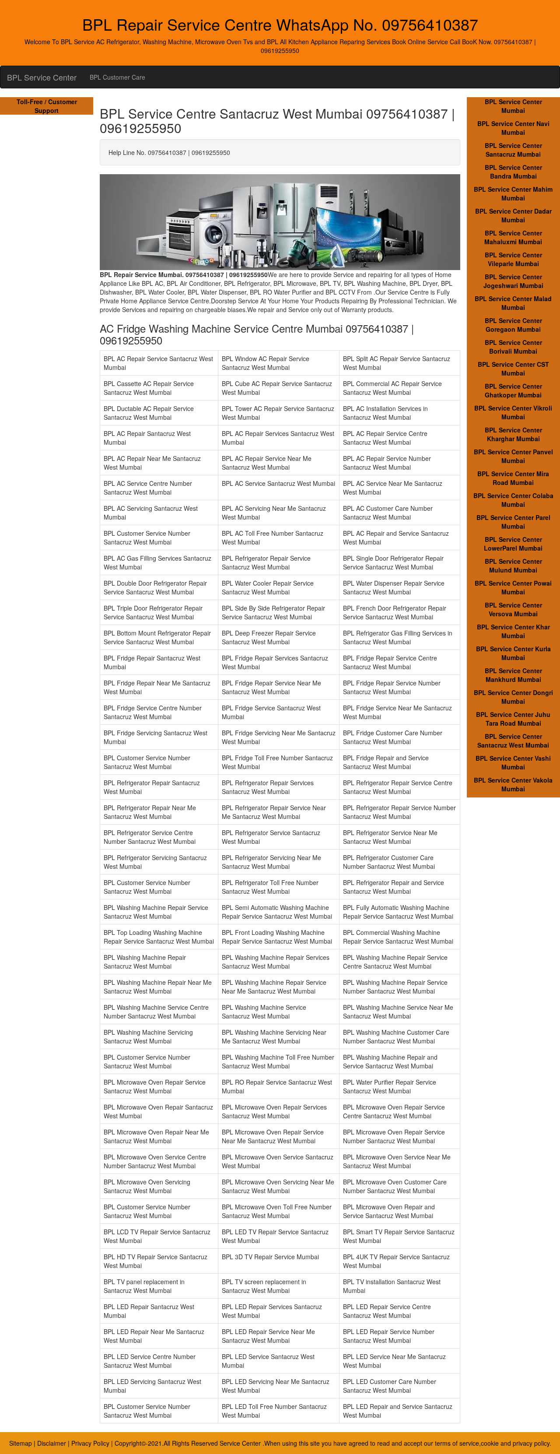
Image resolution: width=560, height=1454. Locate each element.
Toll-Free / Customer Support (47, 106)
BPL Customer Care (117, 77)
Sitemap (20, 1443)
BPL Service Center (42, 77)
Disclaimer (51, 1443)
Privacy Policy (90, 1443)
